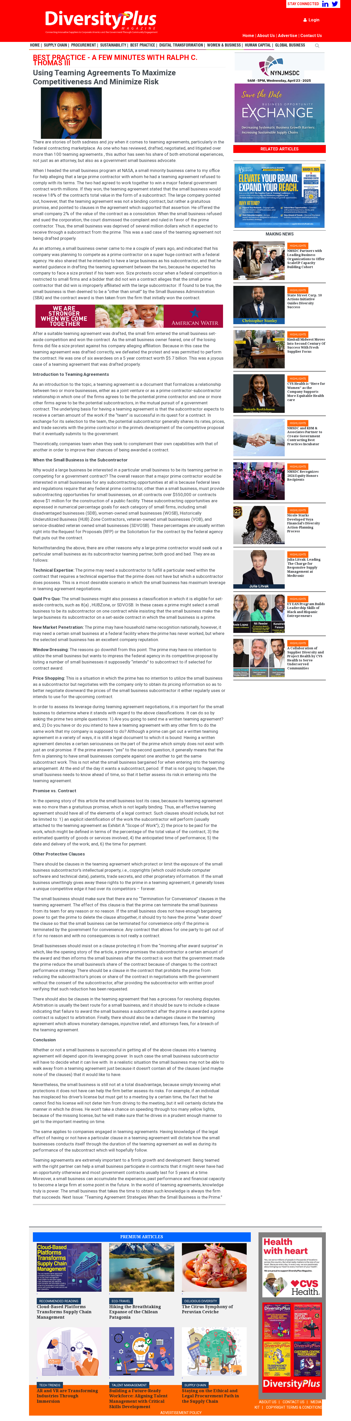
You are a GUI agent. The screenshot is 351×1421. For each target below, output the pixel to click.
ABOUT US (267, 1402)
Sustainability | (114, 45)
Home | (36, 45)
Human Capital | (259, 45)
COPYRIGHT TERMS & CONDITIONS (294, 1407)
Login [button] (314, 19)
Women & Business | (225, 45)
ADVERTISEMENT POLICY (181, 1413)
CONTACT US (293, 1402)
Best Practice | (143, 45)
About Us (266, 35)
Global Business (290, 45)
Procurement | (84, 45)
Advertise (287, 35)
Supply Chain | (56, 45)
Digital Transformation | (182, 45)
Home (248, 35)
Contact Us (311, 35)
